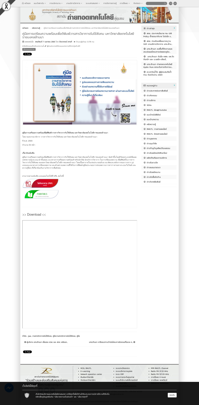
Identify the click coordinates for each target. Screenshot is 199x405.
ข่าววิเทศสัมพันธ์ (153, 181)
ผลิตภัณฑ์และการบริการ (156, 157)
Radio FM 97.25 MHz (159, 371)
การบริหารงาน (55, 3)
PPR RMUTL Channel (159, 368)
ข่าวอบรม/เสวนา (153, 167)
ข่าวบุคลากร (151, 138)
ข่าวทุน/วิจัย (151, 143)
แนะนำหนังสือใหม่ (153, 114)
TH (171, 3)
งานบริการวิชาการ (73, 3)
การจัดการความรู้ (110, 3)
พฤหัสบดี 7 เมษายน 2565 (45, 41)
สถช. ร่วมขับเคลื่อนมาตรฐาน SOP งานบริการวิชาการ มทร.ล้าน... (157, 42)
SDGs (148, 105)
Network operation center (91, 374)
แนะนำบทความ (152, 119)
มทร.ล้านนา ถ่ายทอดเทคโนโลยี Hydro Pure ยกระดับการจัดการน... (158, 66)
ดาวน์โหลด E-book (158, 377)
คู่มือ (78, 336)
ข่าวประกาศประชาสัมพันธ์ (157, 90)
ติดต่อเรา (137, 3)
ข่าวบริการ (151, 100)
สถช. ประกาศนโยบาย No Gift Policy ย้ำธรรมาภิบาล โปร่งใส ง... (157, 35)
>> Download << (34, 214)
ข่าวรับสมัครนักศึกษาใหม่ (156, 152)
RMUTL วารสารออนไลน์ (156, 129)
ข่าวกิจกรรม (151, 95)
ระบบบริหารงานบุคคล (124, 371)
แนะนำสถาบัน (39, 3)
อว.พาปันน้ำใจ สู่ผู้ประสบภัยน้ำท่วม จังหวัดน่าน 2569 (157, 73)
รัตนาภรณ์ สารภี (65, 41)
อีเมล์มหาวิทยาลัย (87, 377)
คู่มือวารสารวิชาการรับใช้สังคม (64, 336)
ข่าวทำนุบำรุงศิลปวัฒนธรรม (158, 148)
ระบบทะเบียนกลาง (123, 368)
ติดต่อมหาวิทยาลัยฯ (88, 380)
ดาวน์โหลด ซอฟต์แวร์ (159, 380)
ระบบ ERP (120, 374)
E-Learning (85, 371)
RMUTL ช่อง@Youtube (156, 109)
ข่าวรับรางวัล (152, 162)
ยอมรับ (172, 395)
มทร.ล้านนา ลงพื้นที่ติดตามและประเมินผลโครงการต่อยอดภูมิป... (157, 50)
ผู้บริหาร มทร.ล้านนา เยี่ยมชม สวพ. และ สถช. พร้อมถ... (47, 342)
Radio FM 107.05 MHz (160, 374)
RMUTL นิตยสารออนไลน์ (156, 133)
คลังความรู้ (151, 124)
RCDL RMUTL (86, 368)
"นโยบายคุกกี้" (82, 396)
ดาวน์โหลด (124, 3)
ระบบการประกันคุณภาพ (125, 377)
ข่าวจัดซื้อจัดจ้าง (153, 177)
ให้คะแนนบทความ (29, 49)
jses (29, 336)
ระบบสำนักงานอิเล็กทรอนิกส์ (126, 380)
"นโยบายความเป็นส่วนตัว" (63, 396)
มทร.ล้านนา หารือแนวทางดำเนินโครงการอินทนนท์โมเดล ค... (111, 342)
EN (175, 3)
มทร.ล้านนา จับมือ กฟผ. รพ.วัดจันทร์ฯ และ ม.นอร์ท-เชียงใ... (158, 58)
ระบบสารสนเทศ (92, 3)
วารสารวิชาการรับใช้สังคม (42, 336)
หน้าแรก (27, 3)
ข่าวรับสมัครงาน (153, 172)
